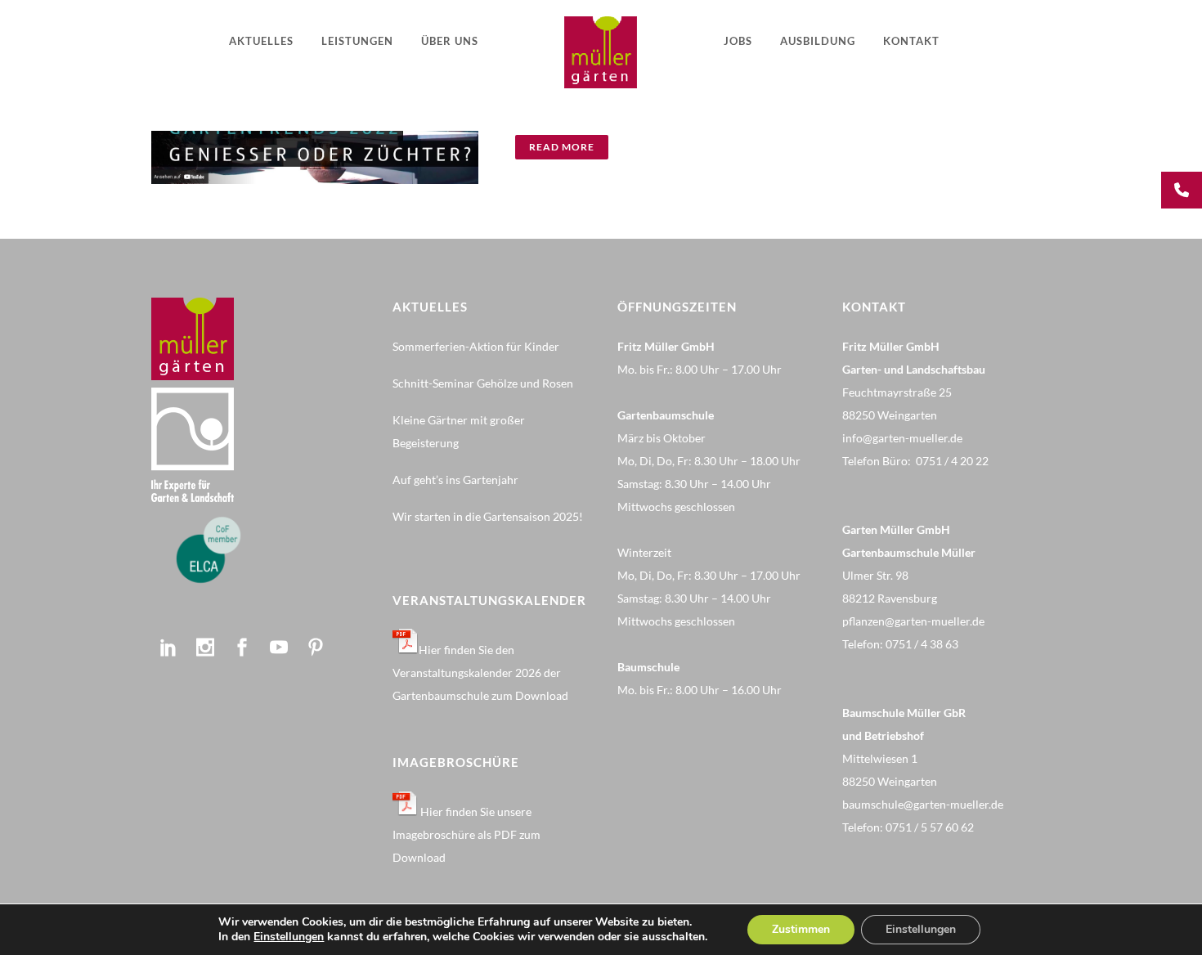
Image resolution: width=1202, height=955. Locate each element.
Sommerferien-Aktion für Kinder (475, 346)
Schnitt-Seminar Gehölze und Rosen (482, 383)
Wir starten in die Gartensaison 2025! (487, 516)
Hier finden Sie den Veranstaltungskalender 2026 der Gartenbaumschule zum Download (480, 672)
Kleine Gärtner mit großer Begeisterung (458, 431)
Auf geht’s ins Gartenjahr (455, 479)
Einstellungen (288, 937)
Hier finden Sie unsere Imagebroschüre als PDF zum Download (466, 834)
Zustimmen (801, 929)
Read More (561, 147)
